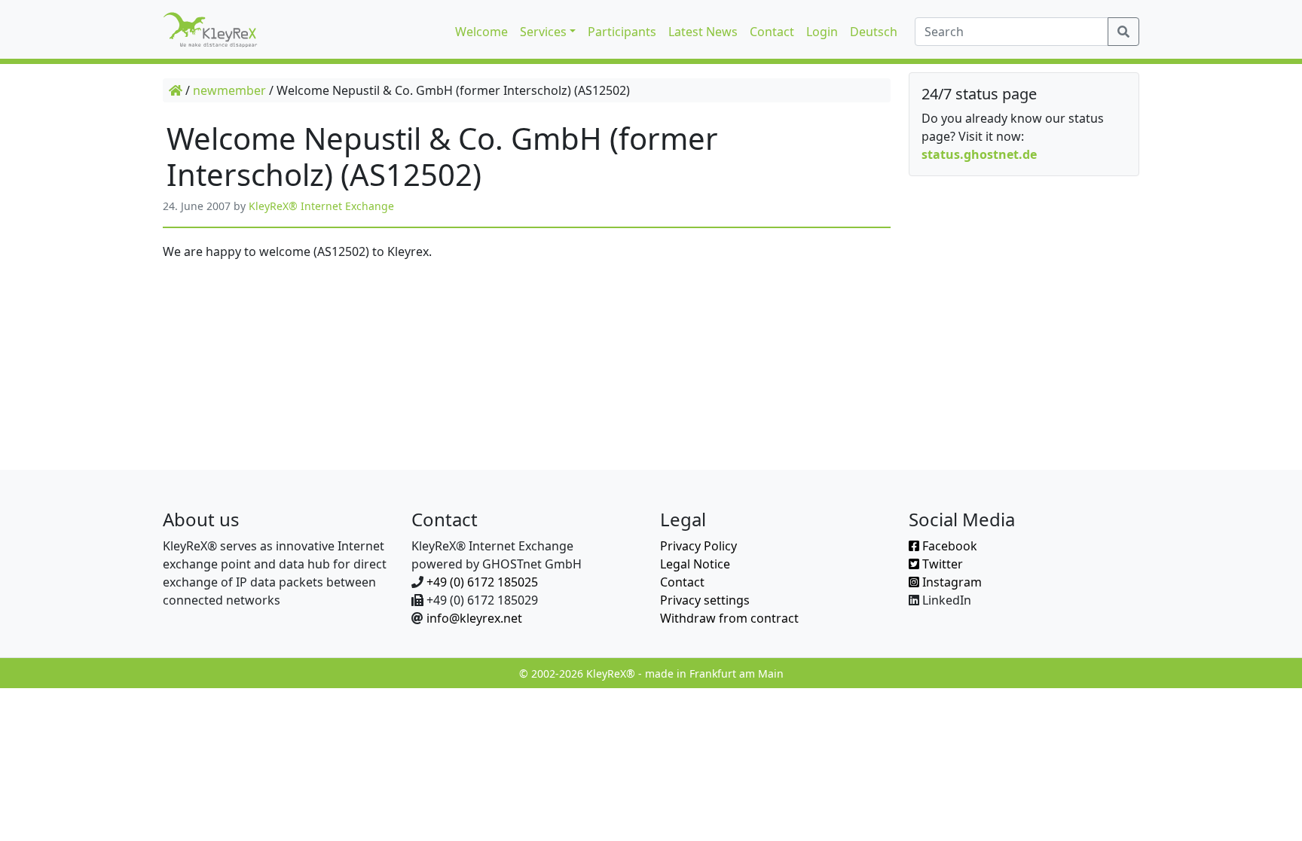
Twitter (941, 564)
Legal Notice (695, 564)
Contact (682, 582)
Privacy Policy (698, 546)
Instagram (950, 582)
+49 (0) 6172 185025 (482, 582)
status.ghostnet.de (979, 154)
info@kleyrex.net (474, 618)
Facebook (948, 546)
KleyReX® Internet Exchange (321, 206)
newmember (229, 90)
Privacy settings (705, 600)
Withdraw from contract (729, 618)
